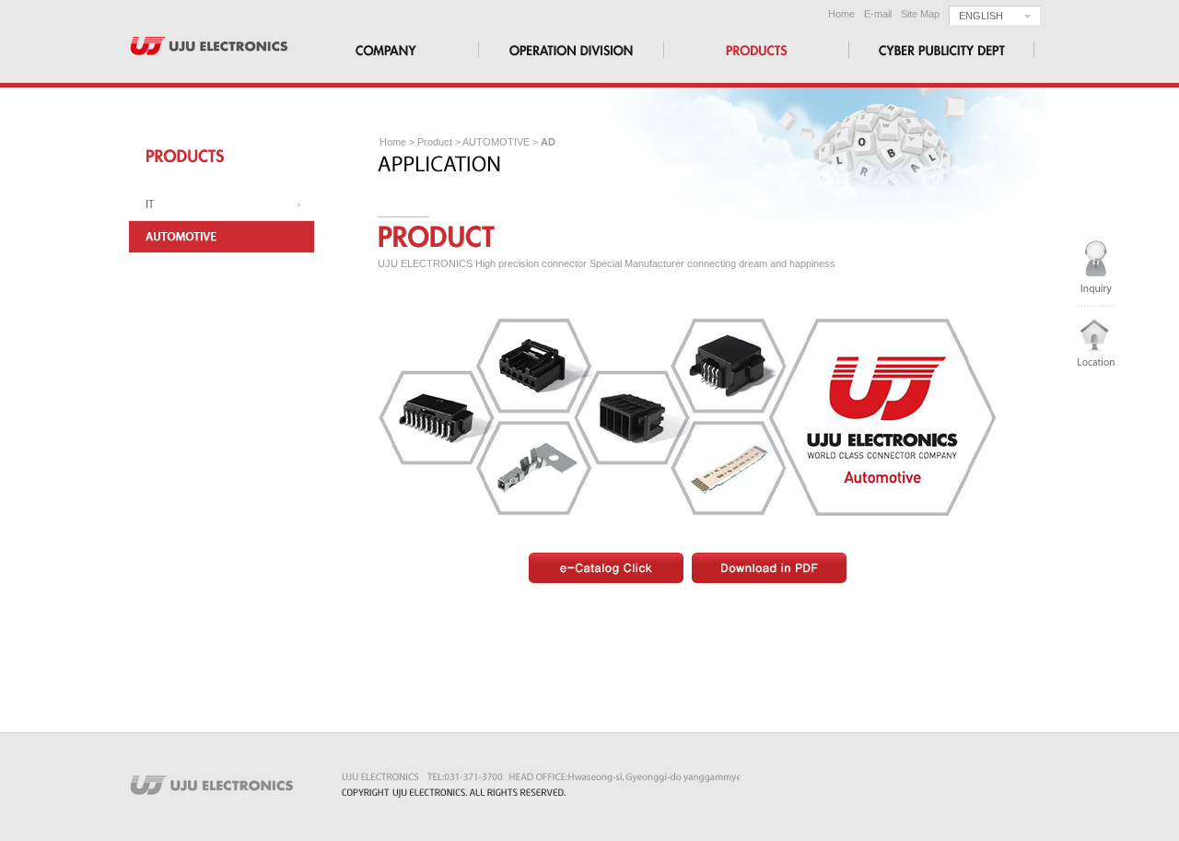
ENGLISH (981, 15)
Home (841, 13)
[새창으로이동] (606, 566)
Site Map (920, 13)
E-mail (878, 13)
